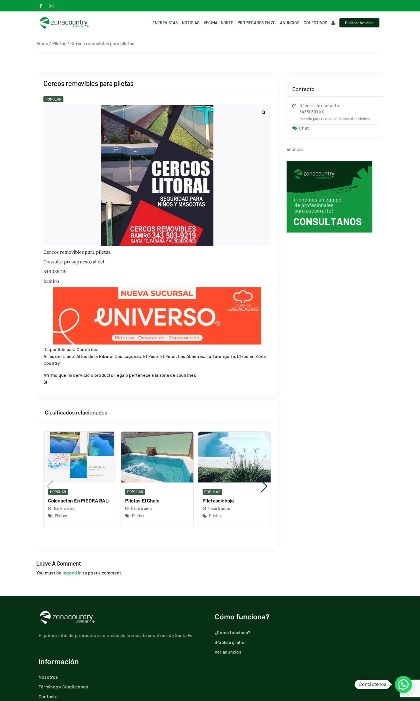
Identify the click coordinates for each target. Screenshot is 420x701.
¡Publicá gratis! (230, 642)
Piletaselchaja (218, 500)
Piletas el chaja (142, 500)
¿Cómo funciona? (233, 632)
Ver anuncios (228, 651)
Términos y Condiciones (63, 686)
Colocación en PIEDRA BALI (79, 500)
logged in (72, 572)
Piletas (59, 43)
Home (42, 43)
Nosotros (48, 677)
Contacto (48, 696)
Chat (304, 128)
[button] (264, 486)
